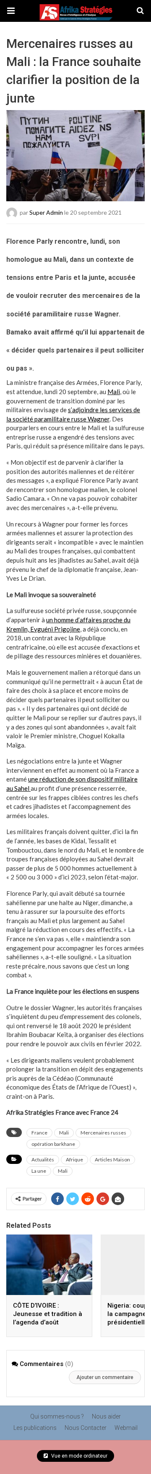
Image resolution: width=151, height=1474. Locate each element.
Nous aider (106, 1416)
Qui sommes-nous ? (57, 1416)
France (39, 1132)
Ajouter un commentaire (104, 1377)
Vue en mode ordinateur (78, 1456)
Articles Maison (112, 1159)
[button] (11, 11)
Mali (113, 391)
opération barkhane (53, 1144)
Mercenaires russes (103, 1132)
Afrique (74, 1159)
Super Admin (46, 212)
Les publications (35, 1427)
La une (38, 1171)
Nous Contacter (86, 1427)
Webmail (126, 1427)
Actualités (42, 1159)
